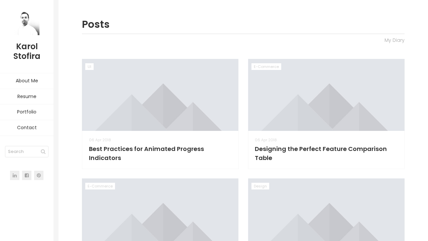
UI (89, 66)
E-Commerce (266, 66)
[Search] (43, 151)
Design (260, 186)
